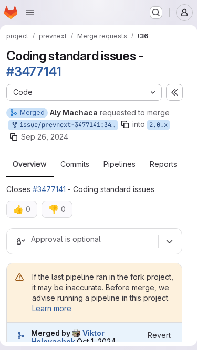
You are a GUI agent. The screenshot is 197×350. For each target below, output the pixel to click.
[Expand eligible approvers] (169, 241)
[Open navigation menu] (30, 12)
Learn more (51, 308)
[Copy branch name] (125, 124)
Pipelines (119, 164)
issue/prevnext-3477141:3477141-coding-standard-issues (67, 125)
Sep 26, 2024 (44, 136)
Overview (29, 164)
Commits (74, 164)
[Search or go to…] (156, 12)
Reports (163, 164)
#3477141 (33, 71)
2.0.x (158, 125)
